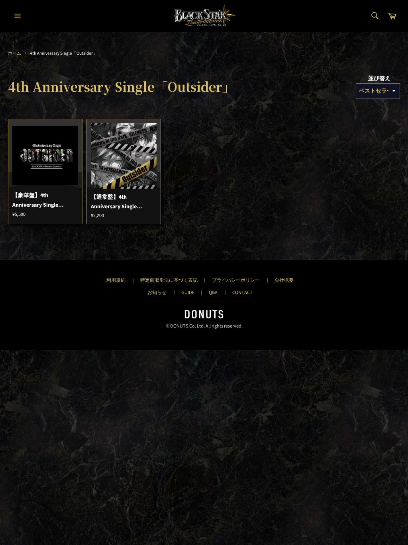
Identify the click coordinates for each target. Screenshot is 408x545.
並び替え (379, 79)
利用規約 (116, 280)
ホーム (14, 53)
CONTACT (242, 292)
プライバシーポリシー (236, 280)
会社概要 (284, 280)
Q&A (213, 292)
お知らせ (157, 292)
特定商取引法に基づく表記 (169, 280)
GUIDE (187, 292)
